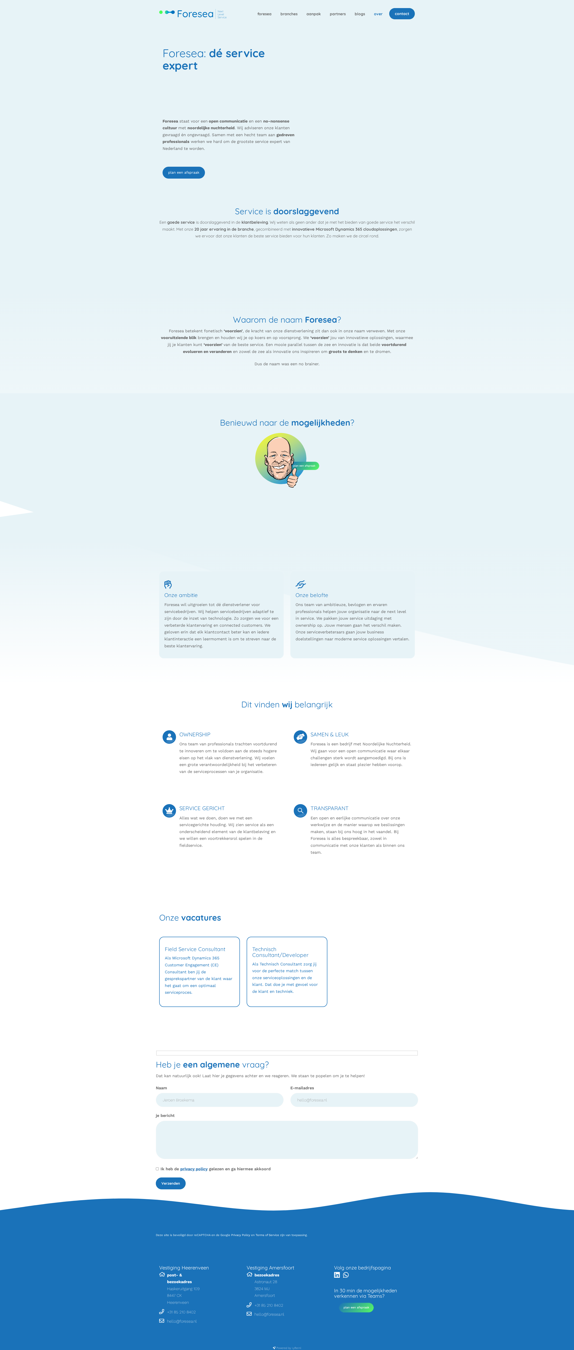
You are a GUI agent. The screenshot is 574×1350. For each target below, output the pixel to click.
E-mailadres (302, 1087)
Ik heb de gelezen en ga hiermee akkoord (216, 1168)
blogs (360, 13)
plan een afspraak (183, 172)
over (378, 13)
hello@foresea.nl (182, 1321)
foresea (264, 13)
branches (289, 13)
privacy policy (194, 1168)
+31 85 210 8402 (181, 1312)
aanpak (314, 13)
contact (402, 13)
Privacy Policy (240, 1235)
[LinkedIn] (338, 1275)
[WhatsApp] (347, 1275)
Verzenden (170, 1183)
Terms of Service (267, 1235)
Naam (161, 1087)
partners (338, 13)
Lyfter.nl (296, 1348)
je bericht (165, 1115)
